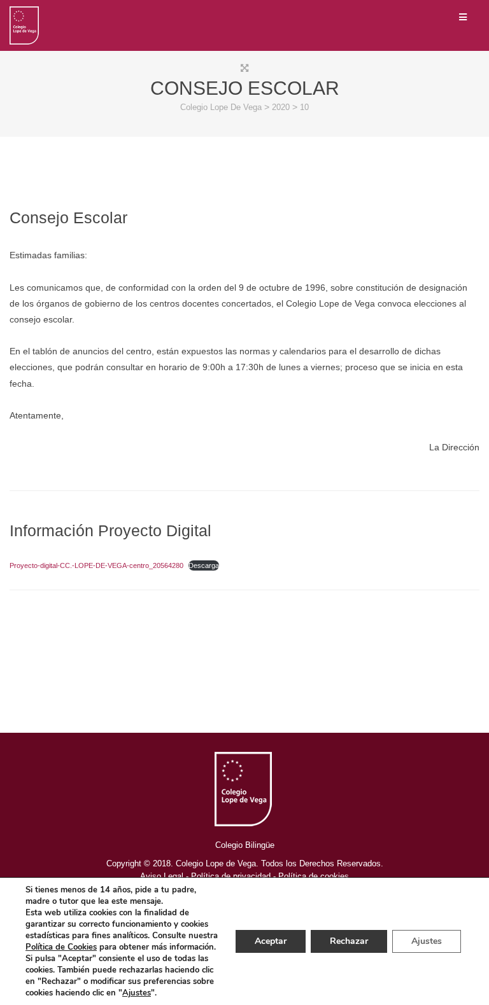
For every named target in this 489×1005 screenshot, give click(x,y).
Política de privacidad (231, 876)
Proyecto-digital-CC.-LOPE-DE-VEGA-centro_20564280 (96, 565)
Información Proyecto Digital (110, 530)
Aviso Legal (161, 876)
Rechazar (349, 941)
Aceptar (271, 941)
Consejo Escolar (68, 217)
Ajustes (136, 993)
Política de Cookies (61, 947)
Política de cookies (313, 876)
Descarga (203, 565)
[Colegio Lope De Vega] (24, 25)
